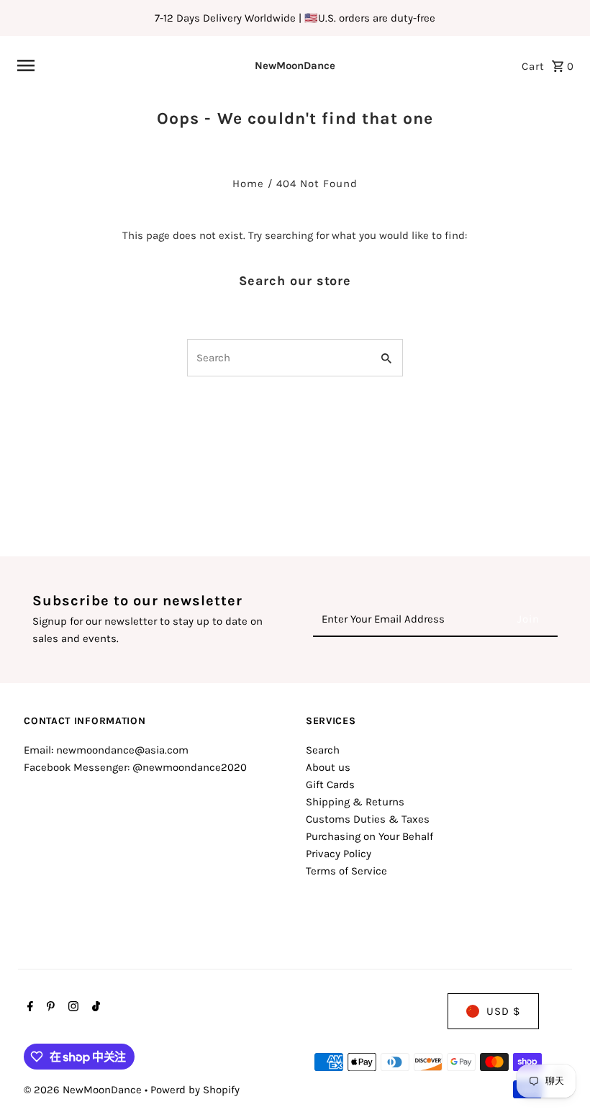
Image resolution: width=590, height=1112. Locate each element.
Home (248, 183)
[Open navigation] (114, 65)
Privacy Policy (338, 853)
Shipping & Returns (355, 801)
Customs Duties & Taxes (368, 819)
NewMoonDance (295, 65)
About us (328, 767)
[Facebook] (28, 1007)
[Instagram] (71, 1007)
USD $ (503, 1011)
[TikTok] (94, 1007)
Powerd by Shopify (195, 1089)
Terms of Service (346, 870)
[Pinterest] (49, 1007)
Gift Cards (330, 784)
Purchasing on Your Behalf (369, 836)
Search (323, 749)
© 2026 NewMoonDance (84, 1089)
